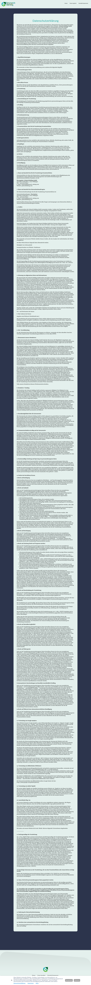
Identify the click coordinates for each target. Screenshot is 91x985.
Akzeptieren (69, 980)
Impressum (31, 983)
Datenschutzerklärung (19, 983)
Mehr (37, 983)
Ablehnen (77, 980)
